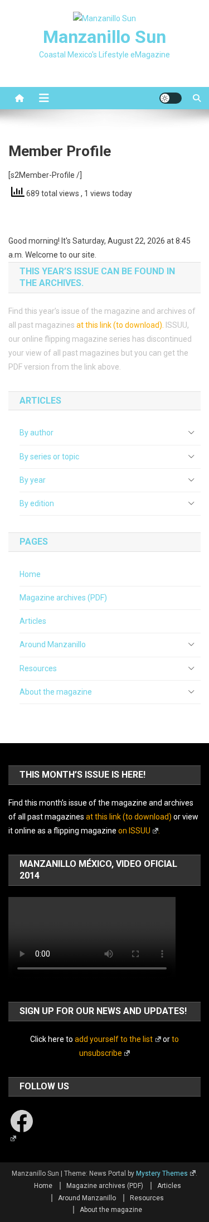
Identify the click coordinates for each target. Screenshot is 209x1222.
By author (37, 432)
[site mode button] (170, 98)
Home (30, 574)
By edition (37, 503)
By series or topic (49, 456)
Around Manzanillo (53, 644)
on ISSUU (134, 830)
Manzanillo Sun (104, 36)
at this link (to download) (119, 325)
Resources (38, 668)
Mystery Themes (162, 1173)
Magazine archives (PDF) (63, 597)
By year (33, 480)
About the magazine (56, 691)
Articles (33, 621)
